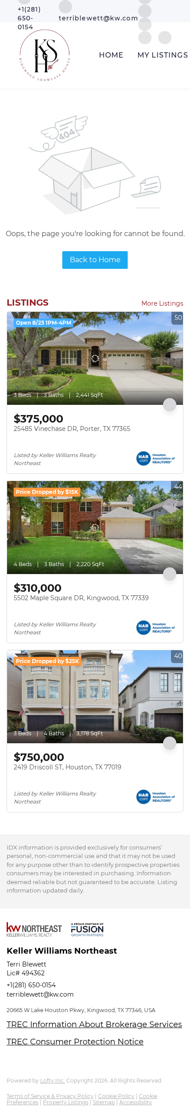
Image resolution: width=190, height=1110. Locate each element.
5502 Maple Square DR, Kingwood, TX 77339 (81, 598)
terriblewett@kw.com (40, 994)
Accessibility (135, 1102)
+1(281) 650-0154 (31, 985)
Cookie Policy (116, 1096)
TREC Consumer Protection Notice (75, 1042)
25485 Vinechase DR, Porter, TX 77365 (72, 429)
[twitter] (145, 10)
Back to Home (95, 260)
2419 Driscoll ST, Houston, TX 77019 (68, 767)
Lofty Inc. (52, 1080)
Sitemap (104, 1102)
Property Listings (65, 1102)
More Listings (162, 303)
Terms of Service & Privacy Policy (50, 1096)
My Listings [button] (162, 55)
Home (111, 55)
